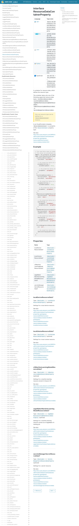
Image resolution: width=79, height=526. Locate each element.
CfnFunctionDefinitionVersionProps (11, 132)
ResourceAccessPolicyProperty (10, 10)
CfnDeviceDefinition (7, 87)
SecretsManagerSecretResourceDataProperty (14, 45)
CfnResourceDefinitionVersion (9, 107)
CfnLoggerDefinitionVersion (9, 103)
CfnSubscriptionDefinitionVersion (10, 112)
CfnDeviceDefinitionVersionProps (10, 127)
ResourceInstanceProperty (9, 37)
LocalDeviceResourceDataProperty (11, 26)
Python (35, 2)
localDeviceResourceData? (68, 11)
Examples (64, 2)
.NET (44, 2)
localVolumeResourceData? (68, 13)
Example (62, 7)
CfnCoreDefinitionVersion (8, 85)
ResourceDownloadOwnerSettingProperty (13, 35)
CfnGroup (4, 96)
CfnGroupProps (6, 134)
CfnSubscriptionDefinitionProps (10, 147)
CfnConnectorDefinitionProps (9, 116)
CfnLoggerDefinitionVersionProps (10, 141)
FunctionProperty (6, 8)
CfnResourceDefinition (8, 105)
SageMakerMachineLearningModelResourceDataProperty (15, 42)
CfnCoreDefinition (6, 83)
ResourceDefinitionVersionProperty (11, 32)
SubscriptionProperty (7, 71)
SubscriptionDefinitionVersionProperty (11, 69)
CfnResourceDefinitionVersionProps (11, 145)
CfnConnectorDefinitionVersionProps (11, 118)
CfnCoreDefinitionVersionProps (10, 123)
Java (39, 2)
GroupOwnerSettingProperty (9, 24)
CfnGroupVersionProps (8, 136)
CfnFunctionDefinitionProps (9, 130)
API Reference (27, 2)
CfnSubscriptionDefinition (8, 109)
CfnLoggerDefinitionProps (9, 138)
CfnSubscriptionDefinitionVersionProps (12, 150)
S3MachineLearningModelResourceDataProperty (14, 39)
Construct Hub (73, 2)
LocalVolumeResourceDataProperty (11, 28)
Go (48, 2)
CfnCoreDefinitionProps (8, 121)
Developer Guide (55, 2)
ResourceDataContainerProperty (10, 30)
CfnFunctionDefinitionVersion (9, 94)
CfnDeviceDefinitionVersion (9, 89)
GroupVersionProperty (8, 15)
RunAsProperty (6, 12)
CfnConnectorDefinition (8, 78)
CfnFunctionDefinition (7, 92)
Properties (63, 10)
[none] (32, 8)
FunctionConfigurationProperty (10, 6)
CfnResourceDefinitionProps (9, 143)
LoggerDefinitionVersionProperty (10, 17)
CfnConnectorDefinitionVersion (10, 80)
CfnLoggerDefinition (7, 100)
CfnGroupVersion (6, 98)
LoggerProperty (6, 19)
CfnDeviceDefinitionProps (8, 125)
